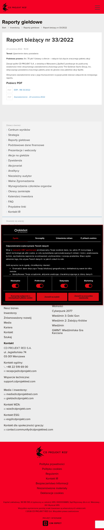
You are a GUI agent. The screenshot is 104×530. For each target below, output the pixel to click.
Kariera (8, 327)
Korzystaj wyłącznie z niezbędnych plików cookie (20, 297)
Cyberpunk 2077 (62, 311)
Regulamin (52, 473)
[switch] (39, 286)
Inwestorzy (10, 313)
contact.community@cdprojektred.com (29, 429)
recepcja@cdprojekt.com (21, 371)
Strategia (13, 135)
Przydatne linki (17, 206)
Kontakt (8, 332)
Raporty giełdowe (19, 140)
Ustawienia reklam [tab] (64, 238)
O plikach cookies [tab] (89, 238)
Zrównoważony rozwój (17, 318)
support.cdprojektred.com (19, 381)
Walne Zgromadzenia (21, 181)
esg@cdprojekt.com (18, 419)
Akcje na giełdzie (18, 155)
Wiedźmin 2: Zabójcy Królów (69, 320)
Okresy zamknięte (19, 191)
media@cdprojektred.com (22, 394)
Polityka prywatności (52, 464)
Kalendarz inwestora (20, 196)
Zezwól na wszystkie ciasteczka (83, 297)
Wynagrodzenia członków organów (29, 186)
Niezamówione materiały (52, 488)
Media (7, 322)
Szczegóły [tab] (40, 238)
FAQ (10, 201)
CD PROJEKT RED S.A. (17, 348)
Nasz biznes (11, 308)
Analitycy (13, 171)
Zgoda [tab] (15, 238)
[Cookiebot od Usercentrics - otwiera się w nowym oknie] (16, 231)
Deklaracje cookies (52, 493)
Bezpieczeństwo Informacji (52, 483)
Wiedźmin (58, 325)
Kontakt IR (14, 212)
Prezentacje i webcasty (22, 150)
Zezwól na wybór (52, 297)
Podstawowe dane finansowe (26, 145)
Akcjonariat (15, 165)
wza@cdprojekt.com (18, 408)
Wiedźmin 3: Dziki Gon (65, 316)
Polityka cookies (52, 469)
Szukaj (8, 337)
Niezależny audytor (20, 176)
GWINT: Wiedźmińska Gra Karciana (67, 332)
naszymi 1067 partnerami (24, 250)
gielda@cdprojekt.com (20, 398)
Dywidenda (15, 160)
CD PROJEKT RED (15, 7)
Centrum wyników (19, 130)
